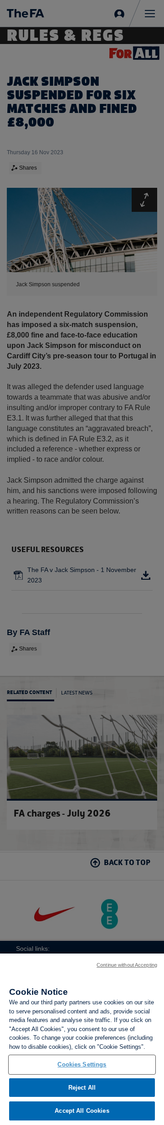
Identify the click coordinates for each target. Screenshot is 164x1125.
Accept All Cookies (82, 1110)
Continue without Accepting (127, 965)
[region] (82, 1039)
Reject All (82, 1087)
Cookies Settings (81, 1064)
